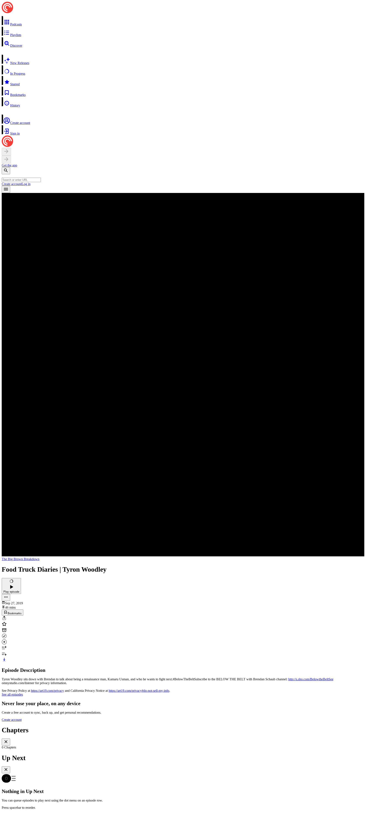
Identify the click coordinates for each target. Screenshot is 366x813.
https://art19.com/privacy (47, 690)
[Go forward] (6, 159)
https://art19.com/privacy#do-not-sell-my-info (139, 690)
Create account (12, 184)
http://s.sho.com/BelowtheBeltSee (310, 679)
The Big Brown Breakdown (20, 559)
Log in (26, 184)
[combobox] (21, 180)
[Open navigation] (6, 189)
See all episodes (12, 694)
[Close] (6, 741)
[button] (183, 21)
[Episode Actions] (6, 597)
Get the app (9, 165)
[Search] (6, 170)
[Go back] (6, 152)
